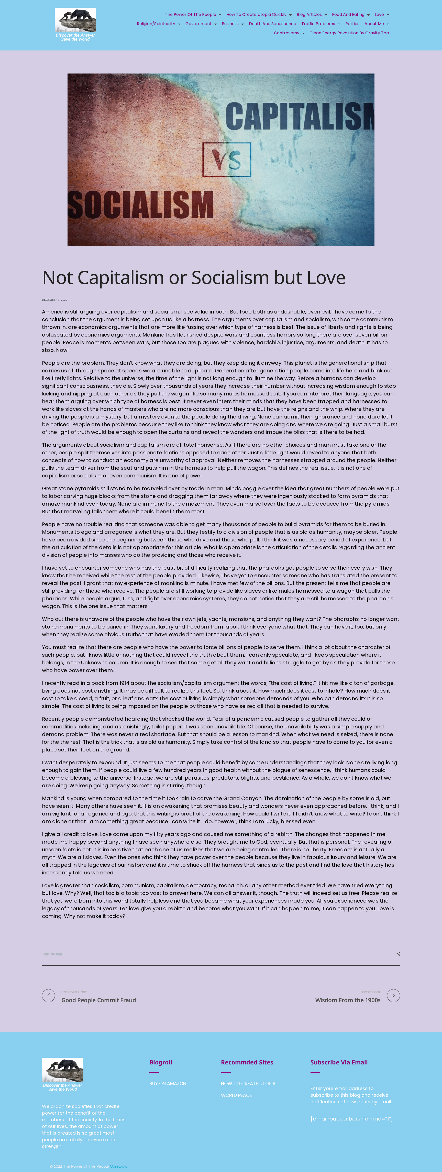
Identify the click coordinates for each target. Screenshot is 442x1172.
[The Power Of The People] (75, 24)
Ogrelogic (118, 1166)
